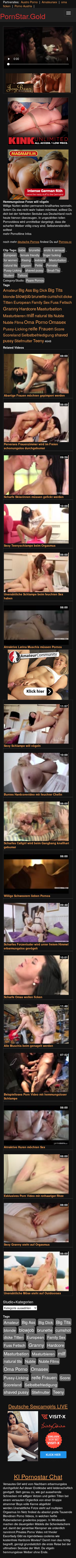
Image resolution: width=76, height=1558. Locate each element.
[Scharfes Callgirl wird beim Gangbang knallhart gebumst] (38, 819)
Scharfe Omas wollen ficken (23, 997)
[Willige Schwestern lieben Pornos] (38, 872)
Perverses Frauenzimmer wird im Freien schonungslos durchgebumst (31, 446)
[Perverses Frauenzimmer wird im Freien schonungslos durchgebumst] (38, 420)
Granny (10, 308)
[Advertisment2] (38, 174)
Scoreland (12, 334)
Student (9, 275)
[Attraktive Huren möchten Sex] (38, 1123)
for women (10, 260)
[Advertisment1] (38, 121)
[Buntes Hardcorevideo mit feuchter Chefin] (38, 770)
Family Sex (41, 302)
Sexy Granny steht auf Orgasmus (27, 1244)
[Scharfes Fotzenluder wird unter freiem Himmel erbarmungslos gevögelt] (38, 920)
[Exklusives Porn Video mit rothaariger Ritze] (38, 1172)
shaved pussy (34, 270)
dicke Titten (14, 1337)
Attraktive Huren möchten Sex (24, 1147)
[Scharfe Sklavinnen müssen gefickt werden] (38, 473)
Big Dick (40, 290)
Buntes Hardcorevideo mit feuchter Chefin (33, 794)
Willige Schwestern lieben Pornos (27, 896)
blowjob (23, 296)
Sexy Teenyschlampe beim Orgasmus (30, 545)
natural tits (10, 265)
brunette (34, 250)
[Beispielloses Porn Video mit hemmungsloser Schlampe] (38, 1070)
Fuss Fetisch (61, 302)
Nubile (59, 315)
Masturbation (57, 260)
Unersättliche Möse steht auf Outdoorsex (32, 1293)
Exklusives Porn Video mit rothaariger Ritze (34, 1196)
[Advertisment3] (38, 675)
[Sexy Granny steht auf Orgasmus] (38, 1220)
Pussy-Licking (12, 270)
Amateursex (49, 2)
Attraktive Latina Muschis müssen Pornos (33, 647)
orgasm (26, 265)
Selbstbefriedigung (37, 334)
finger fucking (52, 255)
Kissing (26, 260)
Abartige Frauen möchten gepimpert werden (34, 395)
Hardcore (27, 309)
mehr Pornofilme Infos (17, 234)
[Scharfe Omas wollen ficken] (38, 973)
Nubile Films (13, 322)
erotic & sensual (54, 250)
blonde (9, 296)
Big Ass (25, 290)
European (10, 255)
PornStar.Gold (22, 16)
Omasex (57, 321)
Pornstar (51, 265)
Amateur (10, 290)
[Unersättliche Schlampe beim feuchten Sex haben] (38, 570)
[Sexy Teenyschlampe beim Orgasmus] (38, 521)
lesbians (40, 260)
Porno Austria (23, 6)
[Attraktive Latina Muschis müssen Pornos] (38, 623)
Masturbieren (14, 315)
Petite (38, 265)
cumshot (54, 296)
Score (59, 328)
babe (22, 250)
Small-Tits (53, 270)
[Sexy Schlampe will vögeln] (38, 722)
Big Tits (55, 290)
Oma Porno (36, 322)
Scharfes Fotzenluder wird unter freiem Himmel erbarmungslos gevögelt (36, 946)
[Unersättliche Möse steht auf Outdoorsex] (38, 1269)
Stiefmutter (23, 340)
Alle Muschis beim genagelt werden (28, 1046)
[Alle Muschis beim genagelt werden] (38, 1022)
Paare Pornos (35, 280)
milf (30, 315)
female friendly (29, 255)
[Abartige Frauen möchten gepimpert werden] (38, 371)
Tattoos (22, 275)
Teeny (38, 340)
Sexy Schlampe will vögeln (22, 746)
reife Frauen (41, 328)
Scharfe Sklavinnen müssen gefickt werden (34, 497)
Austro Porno (29, 2)
